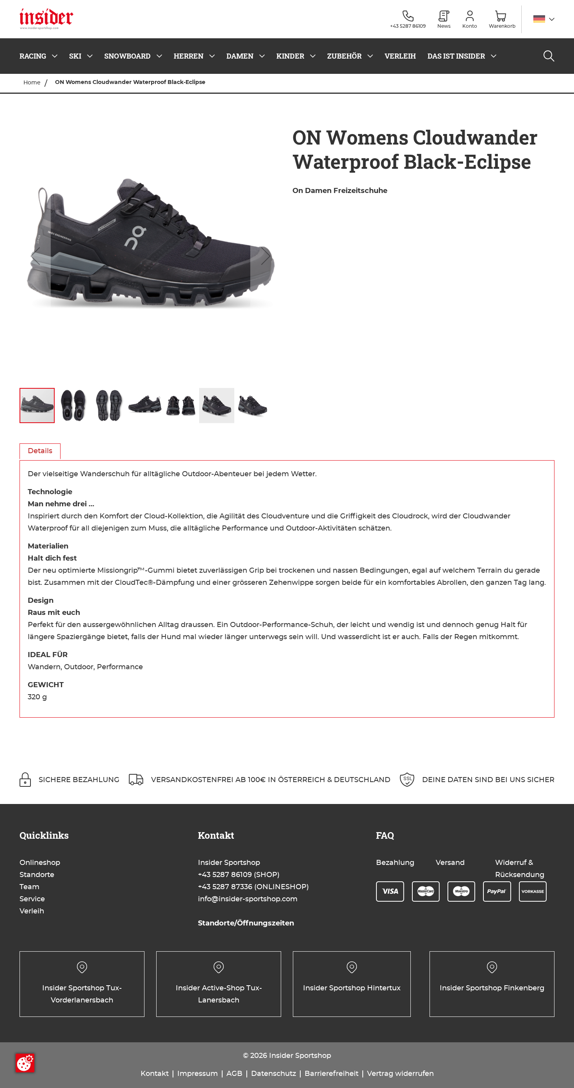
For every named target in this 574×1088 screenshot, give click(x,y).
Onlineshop (40, 862)
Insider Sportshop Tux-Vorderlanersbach (82, 994)
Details (40, 451)
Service (32, 899)
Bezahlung (395, 862)
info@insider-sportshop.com (248, 899)
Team (29, 887)
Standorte (37, 875)
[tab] (40, 451)
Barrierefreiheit (331, 1073)
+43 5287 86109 (225, 875)
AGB (234, 1073)
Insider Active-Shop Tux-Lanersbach (219, 994)
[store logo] (49, 19)
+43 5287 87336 (225, 887)
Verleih (32, 911)
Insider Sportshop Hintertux (352, 988)
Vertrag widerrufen (400, 1073)
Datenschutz (273, 1073)
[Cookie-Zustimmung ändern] (25, 1063)
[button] (543, 19)
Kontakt (155, 1073)
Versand (450, 862)
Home (32, 83)
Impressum (197, 1073)
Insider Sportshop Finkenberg (492, 988)
